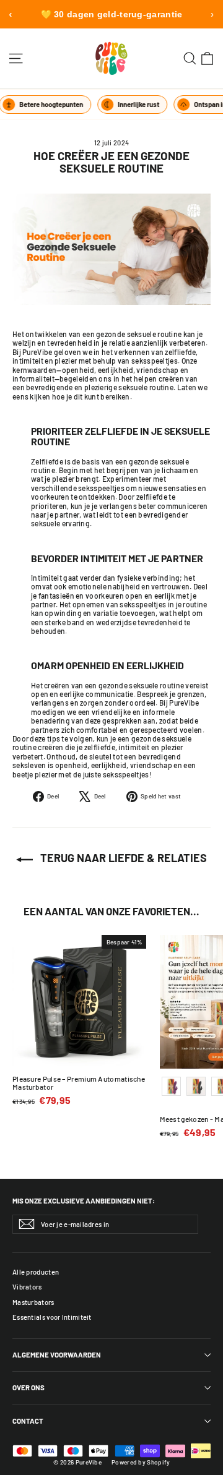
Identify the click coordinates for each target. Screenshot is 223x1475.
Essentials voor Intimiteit (52, 1317)
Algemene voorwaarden (56, 1355)
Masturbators (33, 1302)
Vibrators (27, 1287)
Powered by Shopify (141, 1462)
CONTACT (27, 1421)
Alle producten (35, 1272)
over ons (28, 1387)
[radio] (171, 1086)
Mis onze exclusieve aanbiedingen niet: (83, 1201)
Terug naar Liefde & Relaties (122, 858)
